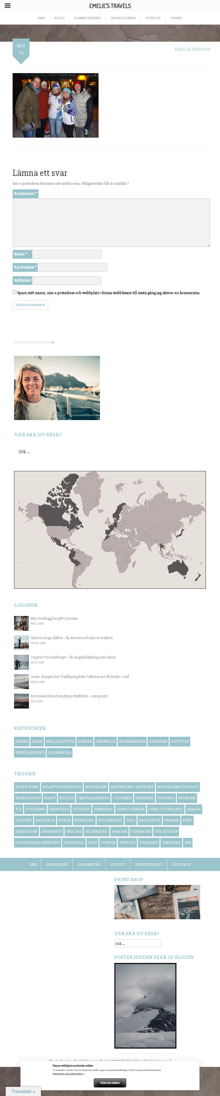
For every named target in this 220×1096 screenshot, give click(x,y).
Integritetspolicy (149, 864)
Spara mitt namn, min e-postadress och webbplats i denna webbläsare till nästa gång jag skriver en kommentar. (108, 292)
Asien (37, 741)
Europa (85, 741)
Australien (96, 786)
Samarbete (51, 831)
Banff (50, 798)
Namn (20, 254)
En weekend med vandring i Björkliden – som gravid (69, 696)
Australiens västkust (132, 786)
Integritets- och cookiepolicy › (68, 1073)
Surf (92, 842)
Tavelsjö (127, 842)
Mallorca (45, 820)
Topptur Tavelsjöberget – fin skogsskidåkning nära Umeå (73, 657)
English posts (60, 741)
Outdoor (153, 18)
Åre (187, 842)
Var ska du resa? (123, 18)
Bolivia (66, 798)
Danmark (144, 798)
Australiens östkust (178, 786)
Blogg (59, 18)
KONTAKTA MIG (57, 864)
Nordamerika (132, 741)
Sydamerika (59, 752)
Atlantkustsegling (61, 786)
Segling (73, 831)
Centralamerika (93, 798)
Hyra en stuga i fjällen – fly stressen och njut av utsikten (72, 638)
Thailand (148, 842)
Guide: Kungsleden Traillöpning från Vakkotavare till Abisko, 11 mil (80, 677)
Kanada (194, 809)
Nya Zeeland (110, 820)
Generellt (105, 741)
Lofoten (23, 820)
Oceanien (158, 741)
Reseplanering (29, 752)
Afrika (21, 741)
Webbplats (22, 280)
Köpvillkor (181, 864)
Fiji (18, 809)
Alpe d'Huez (27, 786)
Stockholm (166, 831)
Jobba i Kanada (131, 809)
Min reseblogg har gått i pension (54, 618)
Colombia (122, 798)
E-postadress (25, 267)
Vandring (171, 842)
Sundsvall (74, 842)
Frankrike (59, 809)
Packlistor (149, 820)
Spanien (119, 831)
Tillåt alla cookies (110, 1082)
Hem (33, 864)
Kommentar (25, 193)
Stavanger (141, 831)
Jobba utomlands (165, 809)
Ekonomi (187, 798)
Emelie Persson (192, 49)
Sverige (108, 842)
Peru (187, 820)
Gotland (81, 809)
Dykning (165, 798)
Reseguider (26, 831)
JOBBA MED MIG (89, 864)
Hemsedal (103, 809)
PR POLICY (118, 864)
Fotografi (35, 809)
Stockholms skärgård (37, 842)
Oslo (130, 820)
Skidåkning (96, 831)
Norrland (84, 820)
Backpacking (27, 798)
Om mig (176, 18)
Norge (64, 820)
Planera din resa (87, 18)
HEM (41, 18)
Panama (171, 820)
